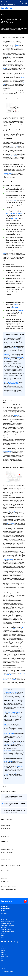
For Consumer (4, 906)
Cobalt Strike (16, 304)
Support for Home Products (6, 929)
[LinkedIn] (8, 941)
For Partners (4, 913)
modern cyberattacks (8, 56)
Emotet (4, 253)
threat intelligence (11, 523)
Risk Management (17, 742)
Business (6, 12)
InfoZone (11, 12)
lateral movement (7, 172)
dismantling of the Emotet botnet (9, 679)
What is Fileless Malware (7, 839)
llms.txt (2, 958)
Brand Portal (3, 927)
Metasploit (8, 306)
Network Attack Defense (9, 733)
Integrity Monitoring (8, 750)
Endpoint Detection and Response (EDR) (12, 711)
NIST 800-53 (10, 674)
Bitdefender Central (5, 919)
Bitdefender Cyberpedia (6, 923)
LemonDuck (14, 200)
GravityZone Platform (6, 892)
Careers (2, 935)
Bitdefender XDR (5, 878)
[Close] (26, 3)
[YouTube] (11, 941)
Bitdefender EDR (5, 876)
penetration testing (14, 307)
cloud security (5, 449)
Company (3, 952)
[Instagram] (14, 941)
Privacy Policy (4, 948)
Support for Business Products (7, 931)
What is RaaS (4, 831)
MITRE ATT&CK (6, 653)
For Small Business (5, 908)
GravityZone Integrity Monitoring (8, 889)
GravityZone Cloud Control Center (8, 921)
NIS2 (23, 673)
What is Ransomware (6, 828)
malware (17, 45)
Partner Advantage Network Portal (8, 925)
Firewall (19, 606)
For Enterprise (4, 910)
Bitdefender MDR (5, 881)
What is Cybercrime (5, 825)
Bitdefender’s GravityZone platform (11, 692)
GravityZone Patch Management (8, 886)
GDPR (21, 673)
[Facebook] (2, 941)
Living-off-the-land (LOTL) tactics (11, 382)
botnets (4, 68)
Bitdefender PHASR (5, 868)
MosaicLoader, (14, 218)
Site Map (3, 950)
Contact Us (3, 954)
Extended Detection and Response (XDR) (12, 712)
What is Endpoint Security (7, 852)
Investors (3, 933)
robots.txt (3, 960)
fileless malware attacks (14, 383)
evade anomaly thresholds (8, 559)
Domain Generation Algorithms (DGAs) (14, 213)
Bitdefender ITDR (5, 870)
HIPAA (4, 674)
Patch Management (8, 744)
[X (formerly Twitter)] (5, 941)
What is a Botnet (5, 847)
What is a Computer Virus (7, 849)
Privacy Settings (4, 956)
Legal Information (5, 946)
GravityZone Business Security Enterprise (10, 865)
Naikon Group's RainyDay (18, 415)
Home (2, 12)
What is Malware (5, 836)
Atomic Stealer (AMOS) (12, 155)
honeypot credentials (13, 458)
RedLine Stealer (14, 146)
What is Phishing (5, 841)
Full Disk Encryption (8, 761)
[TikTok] (17, 941)
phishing (16, 347)
